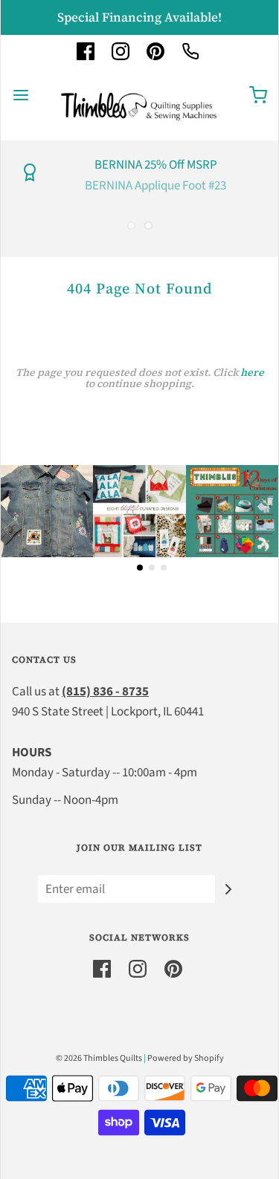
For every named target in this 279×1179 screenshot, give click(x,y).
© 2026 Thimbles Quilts (99, 1058)
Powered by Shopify (185, 1058)
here (252, 372)
